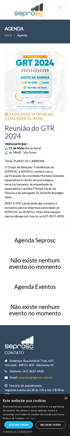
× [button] (65, 398)
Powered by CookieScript (17, 431)
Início (8, 35)
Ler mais (30, 418)
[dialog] (35, 415)
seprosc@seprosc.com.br (36, 377)
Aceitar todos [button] (18, 424)
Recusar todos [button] (50, 424)
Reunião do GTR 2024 (30, 132)
